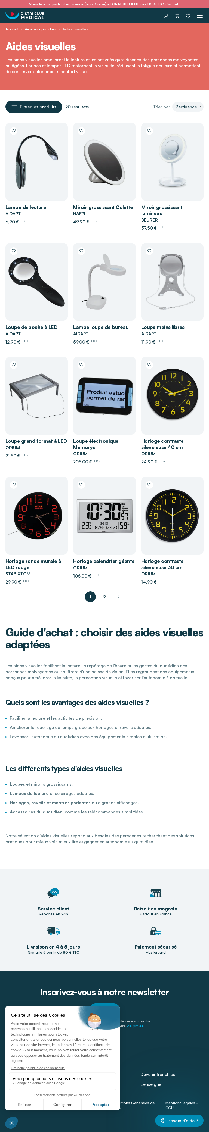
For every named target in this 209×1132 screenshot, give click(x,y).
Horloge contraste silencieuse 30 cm (162, 564)
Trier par (161, 107)
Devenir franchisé (157, 1074)
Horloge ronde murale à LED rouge (33, 564)
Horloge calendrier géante (104, 561)
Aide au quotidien (40, 29)
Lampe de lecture (25, 207)
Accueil (11, 29)
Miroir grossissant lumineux (161, 210)
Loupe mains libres (163, 327)
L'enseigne (150, 1084)
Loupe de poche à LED (31, 327)
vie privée (135, 1026)
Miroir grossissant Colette (103, 207)
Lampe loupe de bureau (100, 327)
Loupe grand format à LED (36, 441)
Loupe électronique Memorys (95, 444)
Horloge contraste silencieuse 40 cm (162, 444)
